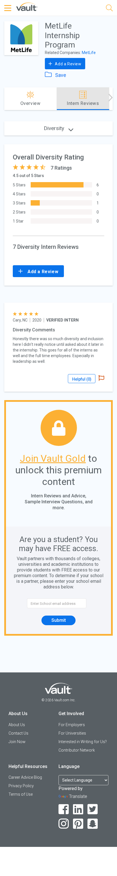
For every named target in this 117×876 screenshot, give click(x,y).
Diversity (55, 128)
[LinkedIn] (78, 809)
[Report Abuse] (101, 378)
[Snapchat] (92, 823)
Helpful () (81, 379)
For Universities (72, 733)
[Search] (109, 9)
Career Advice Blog (25, 777)
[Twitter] (92, 809)
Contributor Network (76, 750)
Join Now (17, 741)
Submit (58, 620)
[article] (58, 347)
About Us (17, 724)
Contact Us (18, 733)
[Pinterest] (78, 823)
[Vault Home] (26, 6)
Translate (78, 796)
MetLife (89, 52)
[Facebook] (63, 809)
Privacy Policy (21, 786)
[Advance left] (6, 98)
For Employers (71, 724)
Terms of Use (21, 794)
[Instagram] (63, 823)
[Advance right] (110, 98)
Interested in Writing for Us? (82, 741)
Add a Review (68, 64)
